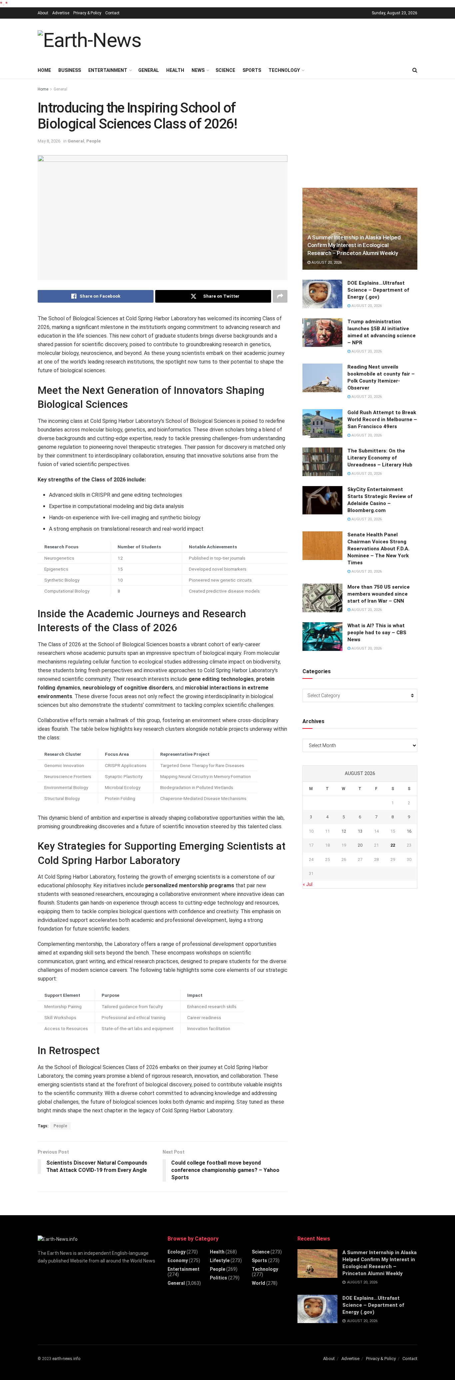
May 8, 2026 (49, 140)
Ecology (177, 1251)
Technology (284, 70)
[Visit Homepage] (89, 40)
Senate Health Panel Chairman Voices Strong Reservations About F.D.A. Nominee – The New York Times (378, 549)
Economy (178, 1260)
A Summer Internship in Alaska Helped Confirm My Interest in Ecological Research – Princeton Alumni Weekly (354, 245)
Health (175, 70)
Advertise (60, 13)
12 (343, 831)
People (93, 140)
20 (360, 845)
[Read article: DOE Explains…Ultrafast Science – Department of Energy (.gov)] (322, 294)
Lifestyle (219, 1260)
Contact (112, 13)
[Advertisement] (296, 39)
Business (69, 70)
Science (225, 70)
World (258, 1283)
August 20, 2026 (326, 262)
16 (409, 831)
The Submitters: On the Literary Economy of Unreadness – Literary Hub (379, 458)
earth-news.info (66, 1358)
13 (360, 831)
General (148, 70)
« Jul (307, 884)
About (43, 13)
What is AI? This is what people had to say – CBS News (376, 633)
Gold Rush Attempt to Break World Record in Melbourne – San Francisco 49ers (382, 419)
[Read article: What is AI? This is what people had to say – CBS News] (322, 636)
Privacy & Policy (87, 13)
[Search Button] (414, 70)
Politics (218, 1277)
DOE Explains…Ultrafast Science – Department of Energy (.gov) (378, 290)
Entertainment (107, 70)
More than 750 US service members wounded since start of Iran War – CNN (378, 594)
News (198, 70)
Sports (251, 70)
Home (44, 70)
